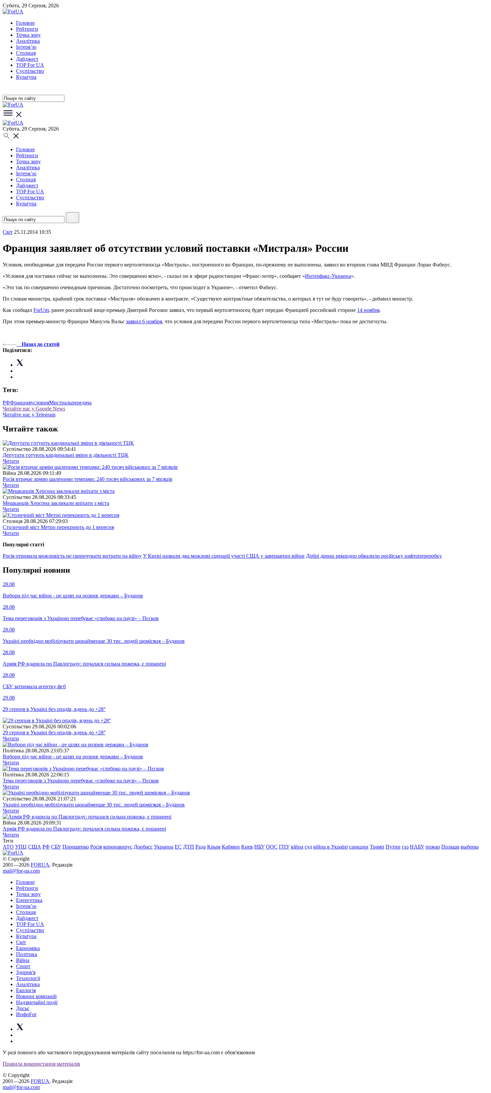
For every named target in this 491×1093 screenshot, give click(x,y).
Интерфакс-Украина (328, 276)
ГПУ (284, 847)
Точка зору (28, 35)
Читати (11, 461)
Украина (163, 847)
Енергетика (29, 900)
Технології (28, 978)
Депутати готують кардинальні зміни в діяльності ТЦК (66, 455)
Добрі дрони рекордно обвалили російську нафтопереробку (374, 556)
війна (297, 847)
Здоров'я (25, 972)
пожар (433, 847)
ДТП (188, 847)
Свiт (8, 232)
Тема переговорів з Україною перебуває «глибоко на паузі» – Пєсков (81, 780)
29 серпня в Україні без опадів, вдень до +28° (54, 732)
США (34, 847)
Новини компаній (36, 996)
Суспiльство (30, 71)
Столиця (26, 53)
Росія (96, 847)
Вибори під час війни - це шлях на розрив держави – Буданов (73, 756)
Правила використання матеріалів (41, 1064)
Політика (26, 954)
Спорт (23, 966)
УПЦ (21, 847)
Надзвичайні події (36, 1002)
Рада (200, 847)
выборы (470, 847)
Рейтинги (27, 29)
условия (40, 402)
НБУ (259, 847)
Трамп (377, 847)
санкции (358, 847)
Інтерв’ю (26, 47)
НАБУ (417, 847)
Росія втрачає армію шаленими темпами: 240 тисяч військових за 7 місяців (87, 479)
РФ (6, 402)
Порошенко (75, 847)
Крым (213, 847)
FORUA (40, 865)
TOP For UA (30, 65)
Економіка (28, 948)
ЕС (178, 847)
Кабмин (231, 847)
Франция (20, 402)
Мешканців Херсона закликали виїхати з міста (56, 503)
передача (81, 402)
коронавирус (117, 847)
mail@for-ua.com (21, 871)
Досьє (22, 1008)
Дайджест (27, 59)
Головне (25, 23)
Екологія (26, 990)
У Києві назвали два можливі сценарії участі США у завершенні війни (224, 556)
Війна (22, 960)
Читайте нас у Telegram (29, 414)
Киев (247, 847)
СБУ (56, 847)
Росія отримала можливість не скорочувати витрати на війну (72, 556)
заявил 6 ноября (144, 321)
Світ (21, 942)
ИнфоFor (26, 1014)
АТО (8, 847)
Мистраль (60, 402)
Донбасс (143, 847)
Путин (392, 847)
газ (405, 847)
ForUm (41, 310)
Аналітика (28, 41)
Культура (26, 77)
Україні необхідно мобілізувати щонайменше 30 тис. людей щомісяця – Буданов (94, 804)
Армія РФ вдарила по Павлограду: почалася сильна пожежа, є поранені (84, 829)
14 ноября (368, 310)
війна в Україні (330, 847)
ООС (272, 847)
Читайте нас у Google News (34, 408)
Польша (450, 847)
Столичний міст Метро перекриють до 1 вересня (58, 527)
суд (308, 847)
